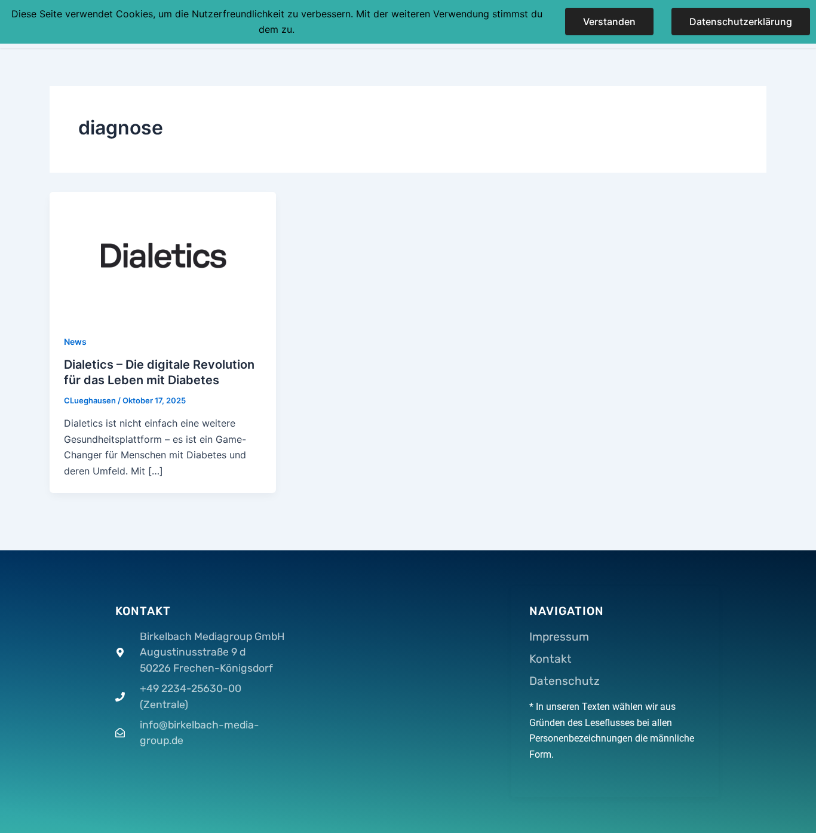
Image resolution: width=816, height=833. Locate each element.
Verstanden (609, 21)
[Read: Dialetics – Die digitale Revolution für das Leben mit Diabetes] (163, 255)
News (75, 341)
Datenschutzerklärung (740, 21)
